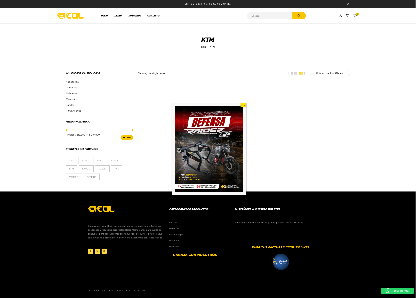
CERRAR (243, 105)
